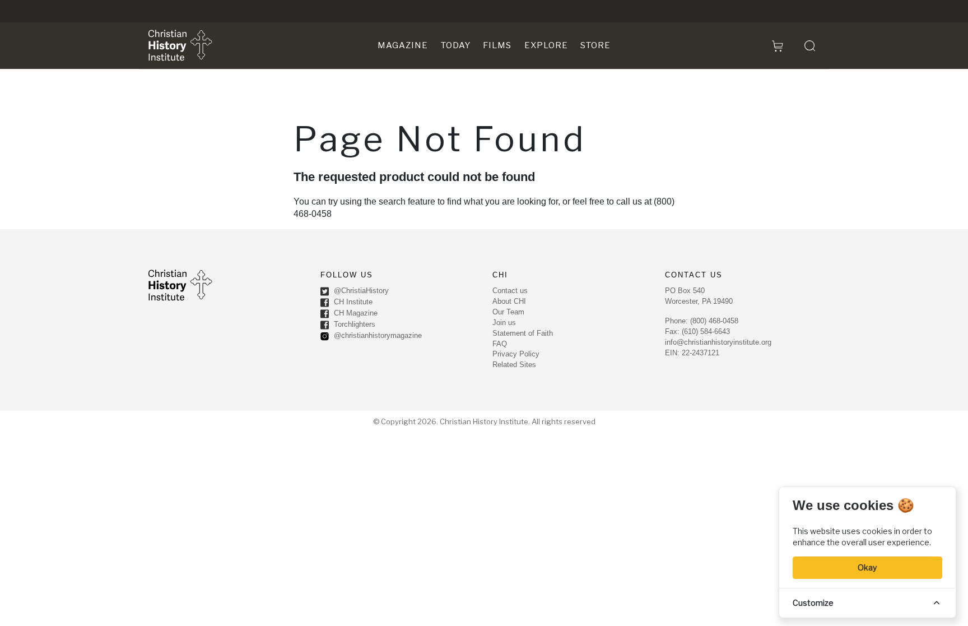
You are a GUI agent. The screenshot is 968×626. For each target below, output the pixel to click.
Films (497, 45)
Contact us (510, 290)
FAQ (499, 344)
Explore (546, 45)
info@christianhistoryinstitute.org (718, 342)
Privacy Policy (515, 354)
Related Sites (514, 364)
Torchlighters (353, 324)
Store (595, 45)
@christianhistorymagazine (377, 335)
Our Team (508, 312)
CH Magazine (355, 313)
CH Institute (352, 302)
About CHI (509, 301)
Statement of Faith (522, 333)
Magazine (403, 45)
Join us (504, 322)
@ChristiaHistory (360, 290)
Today (456, 45)
